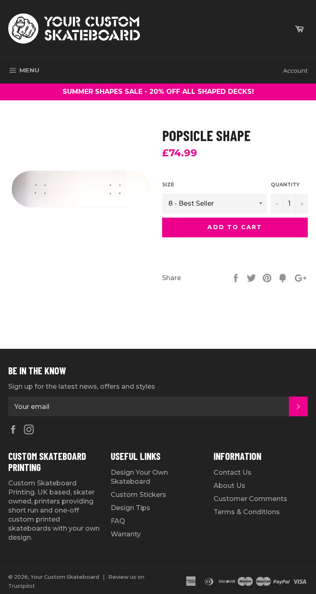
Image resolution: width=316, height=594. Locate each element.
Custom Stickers (138, 495)
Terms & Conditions (247, 512)
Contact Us (232, 472)
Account (295, 70)
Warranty (126, 534)
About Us (229, 486)
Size (168, 184)
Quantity (285, 184)
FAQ (118, 521)
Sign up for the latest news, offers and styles (81, 386)
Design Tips (130, 508)
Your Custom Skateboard (64, 577)
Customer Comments (250, 499)
